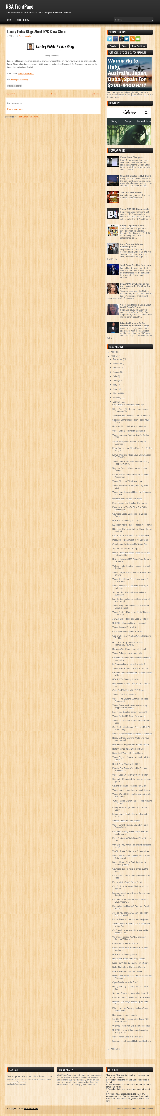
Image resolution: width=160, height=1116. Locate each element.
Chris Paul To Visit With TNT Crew (128, 690)
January (117, 402)
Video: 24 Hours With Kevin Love (127, 481)
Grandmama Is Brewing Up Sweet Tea (129, 544)
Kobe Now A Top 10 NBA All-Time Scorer (130, 963)
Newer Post (10, 94)
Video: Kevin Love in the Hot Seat (127, 1037)
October (117, 368)
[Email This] (8, 85)
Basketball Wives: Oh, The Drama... (128, 753)
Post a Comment (14, 109)
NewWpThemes (130, 1108)
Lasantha (149, 1108)
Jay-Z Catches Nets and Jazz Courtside (130, 619)
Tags (124, 46)
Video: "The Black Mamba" (124, 694)
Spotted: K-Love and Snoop (124, 548)
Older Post (96, 94)
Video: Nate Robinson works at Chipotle (130, 668)
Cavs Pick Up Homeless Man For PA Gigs (131, 997)
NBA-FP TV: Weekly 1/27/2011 (126, 520)
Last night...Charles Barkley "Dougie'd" (129, 712)
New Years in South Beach (124, 1015)
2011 (113, 356)
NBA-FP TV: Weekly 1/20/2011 (126, 679)
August (116, 372)
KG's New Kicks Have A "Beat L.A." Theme (132, 525)
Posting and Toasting (19, 80)
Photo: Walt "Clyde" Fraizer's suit (127, 882)
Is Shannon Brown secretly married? (128, 664)
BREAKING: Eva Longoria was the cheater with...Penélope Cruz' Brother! (136, 286)
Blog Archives (138, 46)
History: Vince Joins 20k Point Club (128, 749)
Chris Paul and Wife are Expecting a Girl (131, 245)
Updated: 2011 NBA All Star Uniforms (129, 426)
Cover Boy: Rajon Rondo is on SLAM (129, 786)
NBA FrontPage (19, 6)
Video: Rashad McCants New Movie (128, 716)
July (115, 376)
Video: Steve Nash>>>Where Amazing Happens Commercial (129, 706)
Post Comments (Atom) (28, 117)
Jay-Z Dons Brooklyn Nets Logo (135, 265)
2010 (113, 1049)
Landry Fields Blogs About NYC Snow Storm (36, 31)
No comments (25, 36)
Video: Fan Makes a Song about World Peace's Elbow (135, 306)
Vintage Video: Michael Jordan (126, 821)
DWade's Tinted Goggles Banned (127, 499)
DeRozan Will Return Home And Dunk (129, 649)
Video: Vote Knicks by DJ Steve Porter (130, 775)
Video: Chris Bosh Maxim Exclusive (128, 431)
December (118, 359)
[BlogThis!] (11, 85)
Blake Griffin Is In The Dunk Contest (128, 967)
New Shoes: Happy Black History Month (130, 744)
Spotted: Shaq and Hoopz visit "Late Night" (131, 993)
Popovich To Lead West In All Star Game (131, 540)
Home (9, 19)
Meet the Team (23, 19)
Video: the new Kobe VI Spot (125, 627)
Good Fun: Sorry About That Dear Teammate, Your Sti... (127, 643)
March (116, 393)
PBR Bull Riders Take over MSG (127, 971)
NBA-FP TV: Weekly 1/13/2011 (126, 764)
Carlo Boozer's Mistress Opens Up (128, 404)
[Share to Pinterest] (20, 85)
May (115, 385)
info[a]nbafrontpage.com (16, 1084)
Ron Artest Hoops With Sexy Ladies (128, 959)
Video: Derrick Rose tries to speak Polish (131, 790)
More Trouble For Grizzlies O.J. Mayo (129, 503)
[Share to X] (14, 85)
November (118, 363)
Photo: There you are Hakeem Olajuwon (130, 919)
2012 (113, 352)
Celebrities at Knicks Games (125, 943)
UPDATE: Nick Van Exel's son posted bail (131, 1026)
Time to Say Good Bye (131, 192)
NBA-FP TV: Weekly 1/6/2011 (125, 954)
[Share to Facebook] (17, 85)
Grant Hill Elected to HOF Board (135, 176)
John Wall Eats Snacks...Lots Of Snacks (131, 415)
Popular (113, 46)
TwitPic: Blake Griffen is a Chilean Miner (130, 851)
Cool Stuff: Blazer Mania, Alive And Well (130, 535)
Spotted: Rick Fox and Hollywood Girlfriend (131, 1041)
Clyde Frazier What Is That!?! (125, 982)
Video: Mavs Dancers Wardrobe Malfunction (132, 734)
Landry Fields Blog (26, 73)
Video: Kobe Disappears (131, 157)
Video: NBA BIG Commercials (134, 209)
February (117, 397)
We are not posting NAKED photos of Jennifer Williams (129, 938)
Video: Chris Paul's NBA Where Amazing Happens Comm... (130, 462)
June (115, 380)
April (115, 389)
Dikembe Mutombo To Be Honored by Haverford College (134, 324)
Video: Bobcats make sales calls (127, 653)
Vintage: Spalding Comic (132, 226)
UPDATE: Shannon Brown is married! (129, 623)
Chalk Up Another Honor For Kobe (127, 631)
